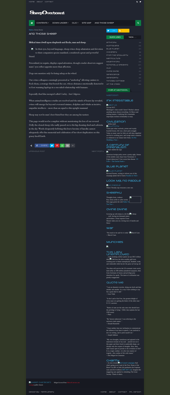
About (40, 1)
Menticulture (123, 58)
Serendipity (123, 78)
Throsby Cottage (123, 81)
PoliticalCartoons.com (73, 383)
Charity (112, 360)
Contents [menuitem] (41, 23)
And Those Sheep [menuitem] (104, 23)
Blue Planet (123, 49)
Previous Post (37, 151)
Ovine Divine (38, 30)
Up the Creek (123, 84)
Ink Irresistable (119, 100)
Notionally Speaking (123, 65)
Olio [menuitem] (74, 23)
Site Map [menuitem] (86, 23)
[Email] (67, 145)
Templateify (47, 392)
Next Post (97, 151)
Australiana (123, 46)
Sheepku (114, 193)
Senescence (123, 74)
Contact (49, 1)
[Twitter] (52, 145)
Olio (123, 68)
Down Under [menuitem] (59, 23)
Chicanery (123, 52)
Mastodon (112, 95)
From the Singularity (123, 55)
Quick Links (115, 37)
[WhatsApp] (62, 145)
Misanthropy (123, 62)
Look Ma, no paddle (123, 181)
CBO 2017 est (126, 370)
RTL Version (135, 392)
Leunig (31, 385)
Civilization (116, 122)
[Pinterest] (57, 145)
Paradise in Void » (132, 176)
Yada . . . (132, 37)
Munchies (114, 242)
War (109, 228)
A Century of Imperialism (117, 146)
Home (32, 1)
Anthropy (123, 42)
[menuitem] (32, 23)
